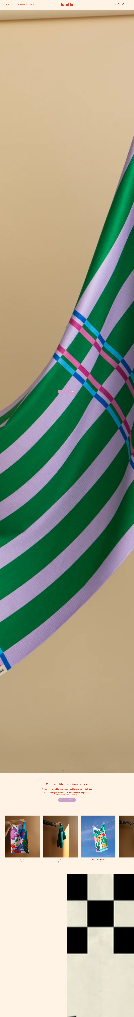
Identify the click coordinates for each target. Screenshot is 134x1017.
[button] (13, 4)
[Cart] (128, 4)
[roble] (60, 836)
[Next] (131, 836)
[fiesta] (22, 836)
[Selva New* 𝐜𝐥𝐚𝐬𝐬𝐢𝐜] (98, 836)
